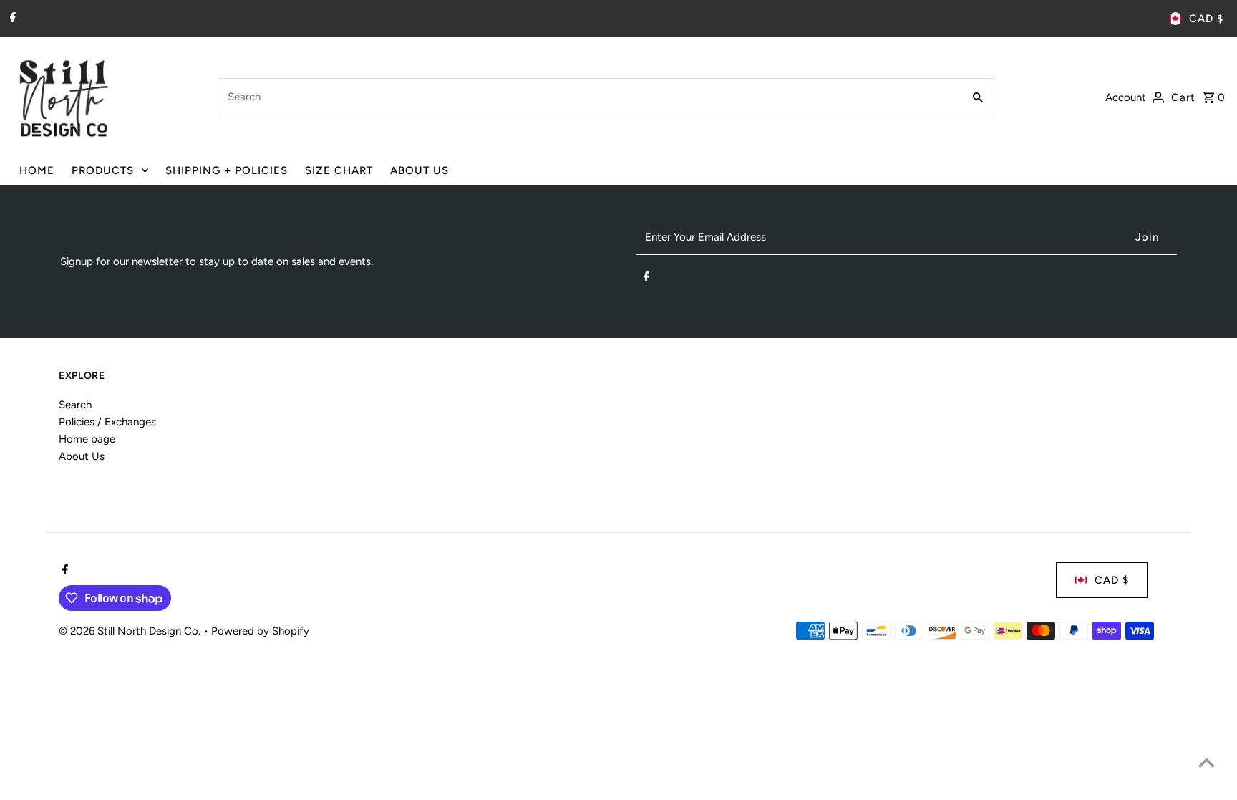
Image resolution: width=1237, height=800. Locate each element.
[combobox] (589, 97)
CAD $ (1206, 18)
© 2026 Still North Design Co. (131, 631)
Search (75, 404)
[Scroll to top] (1206, 762)
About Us (82, 456)
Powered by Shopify (260, 631)
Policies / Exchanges (107, 421)
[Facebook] (11, 18)
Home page (87, 439)
